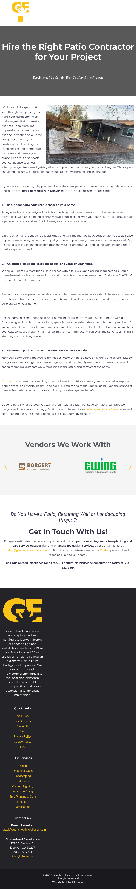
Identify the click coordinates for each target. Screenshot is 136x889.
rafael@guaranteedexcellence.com (28, 550)
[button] (20, 19)
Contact (105, 550)
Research (7, 381)
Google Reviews (22, 856)
